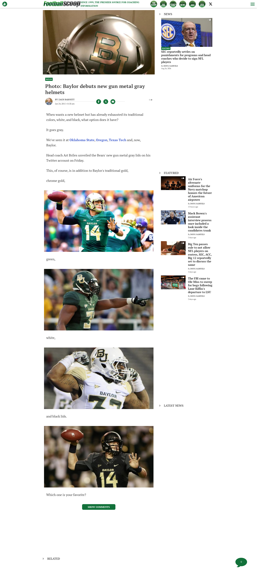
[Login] (5, 4)
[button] (252, 4)
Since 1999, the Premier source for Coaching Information (110, 4)
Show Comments (99, 507)
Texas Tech (117, 140)
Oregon (101, 140)
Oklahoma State (81, 140)
